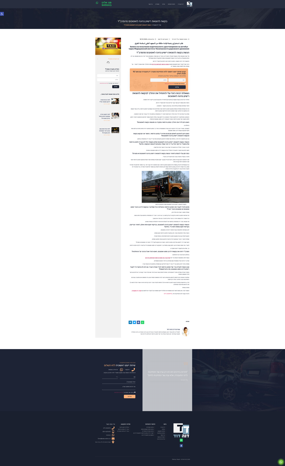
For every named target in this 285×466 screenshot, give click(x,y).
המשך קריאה (107, 104)
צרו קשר (150, 4)
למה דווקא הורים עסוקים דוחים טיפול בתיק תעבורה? (104, 116)
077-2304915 (168, 294)
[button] (142, 322)
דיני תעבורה (181, 4)
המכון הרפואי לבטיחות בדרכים (160, 64)
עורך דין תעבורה (156, 25)
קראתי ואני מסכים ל (174, 83)
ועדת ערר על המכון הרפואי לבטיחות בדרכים (157, 258)
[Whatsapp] (181, 440)
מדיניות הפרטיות (169, 83)
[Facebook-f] (181, 445)
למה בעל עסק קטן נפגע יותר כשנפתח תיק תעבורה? (104, 131)
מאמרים (157, 4)
